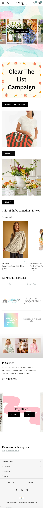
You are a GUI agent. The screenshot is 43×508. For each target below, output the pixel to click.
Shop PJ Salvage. (9, 379)
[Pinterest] (27, 490)
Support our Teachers (15, 104)
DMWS (27, 502)
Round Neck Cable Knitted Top (13, 266)
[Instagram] (22, 490)
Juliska (8, 202)
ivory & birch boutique (10, 451)
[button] (3, 3)
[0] (39, 3)
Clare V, (8, 153)
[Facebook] (16, 490)
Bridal (14, 414)
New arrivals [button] (7, 217)
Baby (29, 414)
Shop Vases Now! (21, 31)
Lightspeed (8, 507)
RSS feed (34, 502)
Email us (31, 483)
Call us (11, 483)
